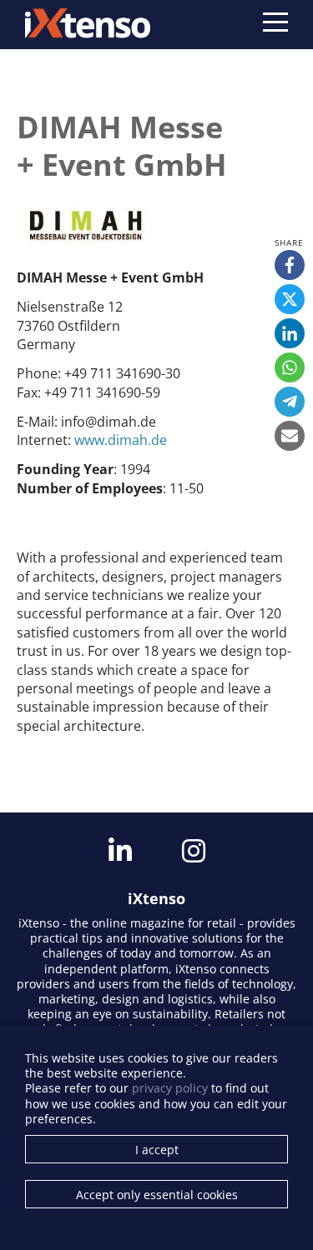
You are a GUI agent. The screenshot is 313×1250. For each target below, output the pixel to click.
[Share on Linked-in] (290, 333)
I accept (157, 1150)
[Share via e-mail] (290, 436)
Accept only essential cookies (157, 1194)
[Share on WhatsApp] (290, 367)
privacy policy (170, 1088)
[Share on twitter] (290, 299)
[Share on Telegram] (290, 402)
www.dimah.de (120, 440)
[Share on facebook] (290, 265)
